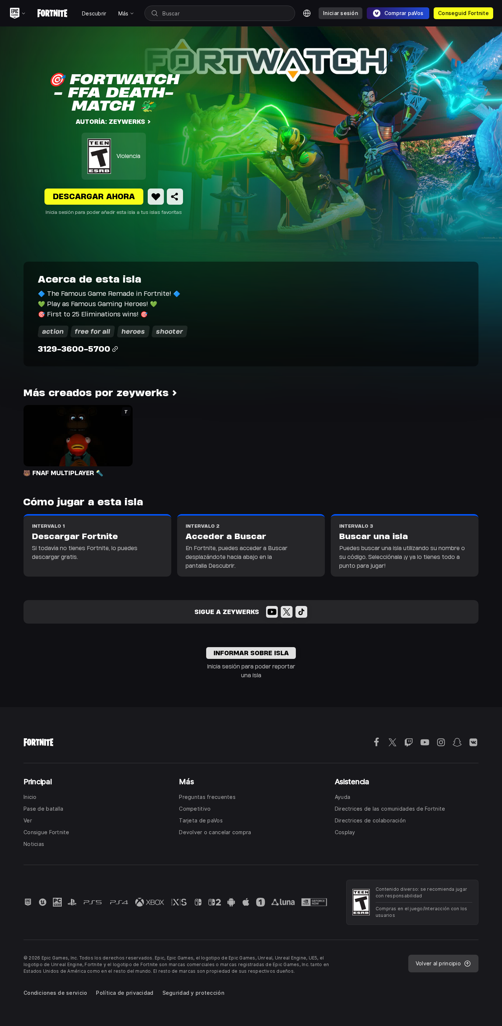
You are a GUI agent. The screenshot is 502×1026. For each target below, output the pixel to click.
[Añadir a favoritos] (156, 197)
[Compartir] (175, 197)
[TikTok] (301, 612)
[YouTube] (272, 612)
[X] (287, 612)
